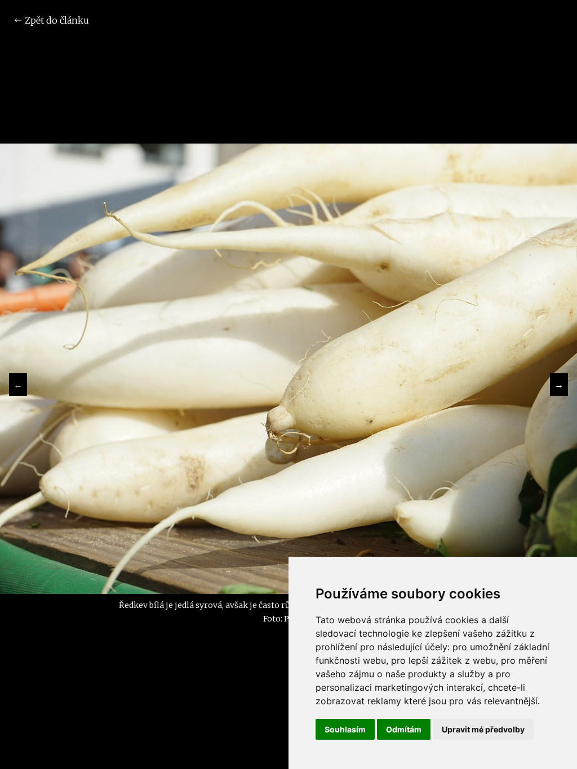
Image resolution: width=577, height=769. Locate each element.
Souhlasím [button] (345, 729)
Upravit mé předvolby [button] (483, 729)
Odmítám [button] (403, 729)
